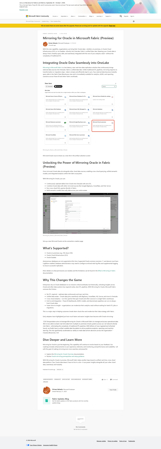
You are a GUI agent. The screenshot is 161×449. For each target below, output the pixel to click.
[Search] (121, 16)
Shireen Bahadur (53, 43)
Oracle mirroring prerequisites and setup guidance (68, 356)
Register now (23, 10)
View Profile (113, 390)
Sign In (132, 16)
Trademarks (131, 441)
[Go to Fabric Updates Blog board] (46, 400)
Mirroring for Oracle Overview (64, 354)
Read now (112, 26)
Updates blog (45, 21)
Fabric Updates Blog (55, 21)
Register (126, 16)
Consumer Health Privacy (50, 445)
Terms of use (123, 441)
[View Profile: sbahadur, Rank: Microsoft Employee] (45, 44)
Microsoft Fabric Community (33, 21)
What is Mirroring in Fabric (106, 271)
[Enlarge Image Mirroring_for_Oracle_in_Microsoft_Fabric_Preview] (80, 114)
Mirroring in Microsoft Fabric (52, 67)
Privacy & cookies (112, 441)
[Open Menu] (133, 21)
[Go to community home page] (37, 16)
